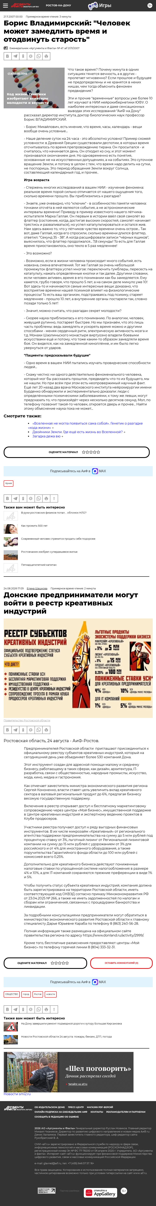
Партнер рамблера (69, 1190)
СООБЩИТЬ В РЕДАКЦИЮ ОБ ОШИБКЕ (57, 1117)
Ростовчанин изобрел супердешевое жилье (49, 551)
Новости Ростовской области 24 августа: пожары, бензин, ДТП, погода (66, 1036)
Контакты (97, 1112)
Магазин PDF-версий (100, 1107)
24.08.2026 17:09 (14, 588)
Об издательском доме (50, 1107)
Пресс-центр (76, 1107)
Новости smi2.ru (17, 1094)
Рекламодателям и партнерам (125, 1112)
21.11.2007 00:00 (13, 16)
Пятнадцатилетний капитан (38, 564)
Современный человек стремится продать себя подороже (58, 538)
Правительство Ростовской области (27, 720)
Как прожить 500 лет (34, 525)
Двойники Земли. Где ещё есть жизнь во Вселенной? (77, 432)
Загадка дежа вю (46, 436)
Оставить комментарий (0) (121, 963)
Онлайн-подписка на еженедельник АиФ (61, 1112)
